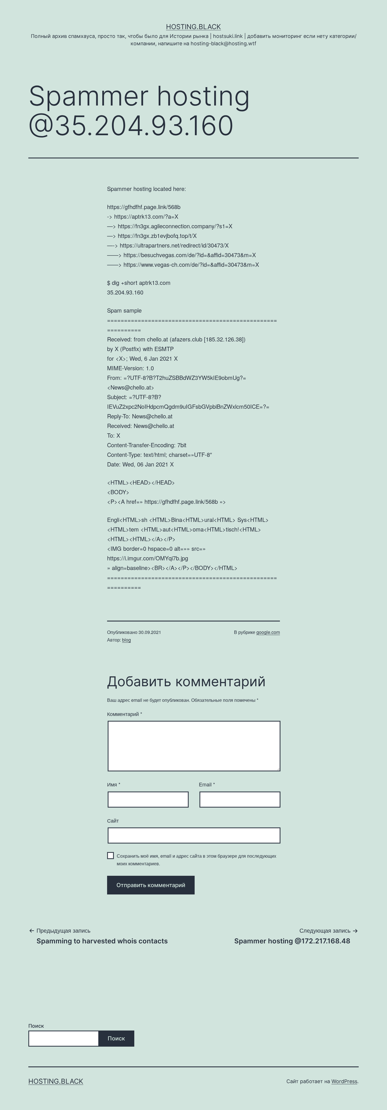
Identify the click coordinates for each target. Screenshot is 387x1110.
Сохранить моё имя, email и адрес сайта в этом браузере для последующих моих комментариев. (196, 860)
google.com (268, 632)
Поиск (36, 1026)
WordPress (344, 1081)
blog (126, 639)
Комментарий (124, 713)
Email (207, 784)
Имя (113, 784)
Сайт (113, 820)
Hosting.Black (193, 27)
